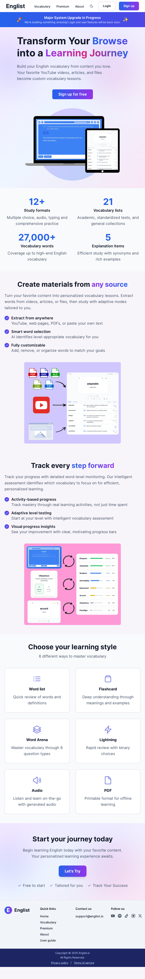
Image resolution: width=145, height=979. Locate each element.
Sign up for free (72, 94)
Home (44, 916)
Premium (62, 6)
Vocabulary (42, 6)
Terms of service (84, 962)
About (79, 6)
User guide (48, 940)
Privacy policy (59, 962)
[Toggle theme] (91, 6)
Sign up (128, 6)
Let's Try (72, 871)
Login (107, 6)
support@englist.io (89, 916)
